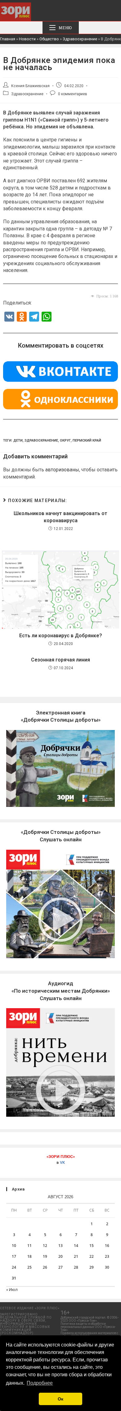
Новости (27, 39)
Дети (18, 440)
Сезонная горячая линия (60, 660)
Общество (49, 39)
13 (60, 1245)
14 (76, 1245)
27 (60, 1267)
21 (76, 1256)
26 (45, 1267)
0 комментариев (72, 94)
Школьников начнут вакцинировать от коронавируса (60, 516)
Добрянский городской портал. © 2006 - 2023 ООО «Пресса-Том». (89, 1319)
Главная (7, 39)
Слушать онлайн (60, 990)
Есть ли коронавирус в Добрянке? (60, 636)
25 (29, 1267)
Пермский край (87, 440)
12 (45, 1245)
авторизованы (62, 470)
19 (45, 1256)
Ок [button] (60, 1398)
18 (29, 1256)
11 (29, 1245)
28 (76, 1267)
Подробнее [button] (40, 1383)
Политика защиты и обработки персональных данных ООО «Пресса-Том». (88, 1327)
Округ (65, 440)
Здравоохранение (80, 39)
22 (91, 1256)
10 (14, 1245)
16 (107, 1245)
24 (14, 1267)
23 (107, 1256)
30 (107, 1267)
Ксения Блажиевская (30, 86)
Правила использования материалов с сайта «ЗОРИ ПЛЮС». (89, 1334)
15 (91, 1245)
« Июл (12, 1289)
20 (60, 1256)
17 (14, 1256)
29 (91, 1267)
